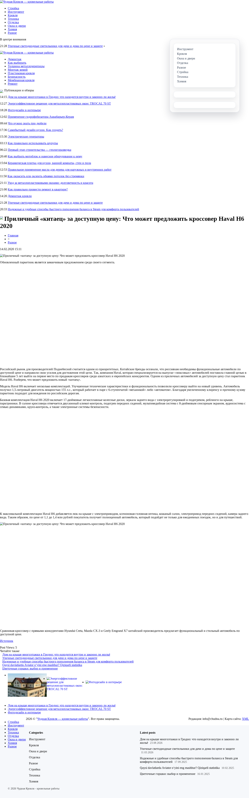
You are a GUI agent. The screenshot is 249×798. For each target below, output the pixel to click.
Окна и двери (17, 25)
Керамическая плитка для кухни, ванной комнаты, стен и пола (49, 163)
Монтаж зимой (18, 69)
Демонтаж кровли (20, 196)
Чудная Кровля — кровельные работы (62, 718)
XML (245, 718)
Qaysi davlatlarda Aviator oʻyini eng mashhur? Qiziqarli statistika (42, 665)
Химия (12, 29)
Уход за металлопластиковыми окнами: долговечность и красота (50, 182)
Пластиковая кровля (21, 73)
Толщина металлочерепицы (26, 66)
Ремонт (13, 83)
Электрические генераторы (26, 136)
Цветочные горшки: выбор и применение (30, 668)
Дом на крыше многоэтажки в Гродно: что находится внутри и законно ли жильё (62, 97)
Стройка (13, 8)
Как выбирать (17, 62)
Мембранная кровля (21, 80)
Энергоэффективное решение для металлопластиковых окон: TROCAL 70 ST (59, 103)
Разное (12, 32)
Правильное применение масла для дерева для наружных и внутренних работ (59, 169)
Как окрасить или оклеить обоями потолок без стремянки (46, 176)
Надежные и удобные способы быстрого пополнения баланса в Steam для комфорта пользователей (73, 209)
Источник (6, 641)
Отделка (13, 22)
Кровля (13, 15)
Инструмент (16, 11)
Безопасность (16, 76)
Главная (13, 235)
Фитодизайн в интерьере (24, 110)
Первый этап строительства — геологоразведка (39, 149)
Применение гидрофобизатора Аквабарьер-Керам (41, 116)
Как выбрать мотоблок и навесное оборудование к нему (45, 156)
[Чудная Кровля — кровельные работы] (27, 1)
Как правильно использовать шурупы (33, 143)
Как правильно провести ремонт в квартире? (38, 189)
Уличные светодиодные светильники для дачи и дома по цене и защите (55, 46)
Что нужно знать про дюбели (27, 123)
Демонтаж (14, 59)
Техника (13, 18)
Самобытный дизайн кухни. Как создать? (35, 130)
